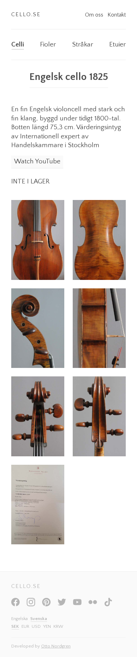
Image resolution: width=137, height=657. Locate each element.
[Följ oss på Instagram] (31, 604)
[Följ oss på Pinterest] (46, 604)
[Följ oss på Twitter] (62, 604)
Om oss (95, 15)
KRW (58, 626)
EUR (25, 626)
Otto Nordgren (56, 646)
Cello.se (26, 14)
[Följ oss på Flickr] (93, 604)
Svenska (38, 618)
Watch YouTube (37, 161)
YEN (47, 626)
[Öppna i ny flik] (37, 240)
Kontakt (116, 15)
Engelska (19, 618)
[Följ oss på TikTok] (108, 604)
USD (36, 626)
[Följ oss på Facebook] (15, 604)
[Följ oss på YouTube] (77, 604)
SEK (15, 626)
